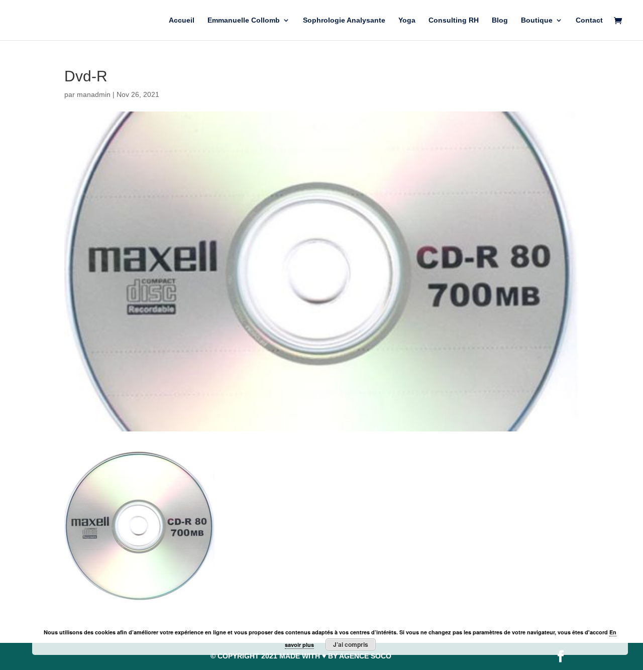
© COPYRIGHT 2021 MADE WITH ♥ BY (300, 656)
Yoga (406, 20)
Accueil (181, 20)
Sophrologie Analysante (344, 20)
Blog (500, 20)
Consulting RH (453, 20)
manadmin (94, 94)
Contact (589, 20)
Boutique (537, 20)
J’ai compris (350, 644)
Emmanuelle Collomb (243, 20)
